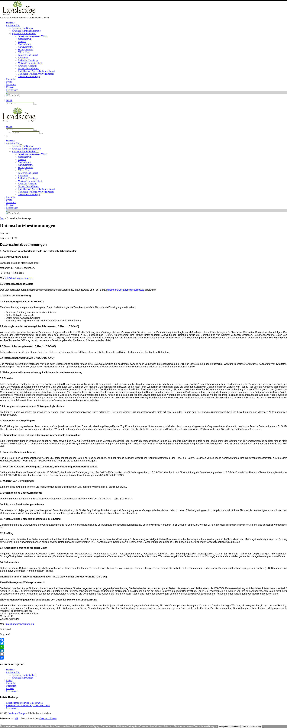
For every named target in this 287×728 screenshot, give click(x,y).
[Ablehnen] (263, 727)
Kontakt (10, 688)
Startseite (10, 669)
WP (16, 718)
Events (9, 680)
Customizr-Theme (48, 718)
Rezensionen (12, 691)
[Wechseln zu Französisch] (13, 95)
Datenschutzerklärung (251, 726)
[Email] (143, 654)
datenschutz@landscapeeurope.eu (125, 290)
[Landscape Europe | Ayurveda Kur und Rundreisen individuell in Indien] (18, 15)
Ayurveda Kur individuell (24, 675)
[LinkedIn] (143, 650)
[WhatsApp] (143, 647)
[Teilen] (143, 658)
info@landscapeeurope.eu (19, 278)
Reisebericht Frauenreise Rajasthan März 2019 (28, 705)
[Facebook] (143, 640)
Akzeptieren (224, 726)
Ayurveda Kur (13, 672)
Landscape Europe (16, 713)
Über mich (11, 685)
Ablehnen (235, 726)
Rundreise (11, 683)
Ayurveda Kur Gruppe (22, 677)
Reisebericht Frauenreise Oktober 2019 (24, 703)
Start (2, 218)
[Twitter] (143, 643)
